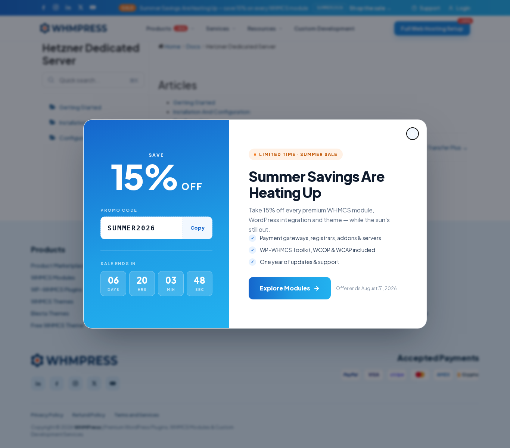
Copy (197, 228)
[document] (255, 224)
